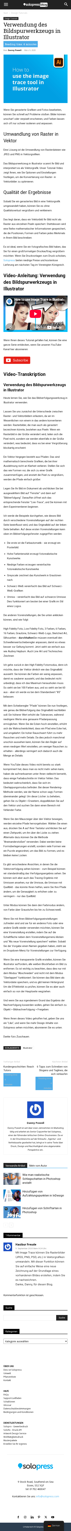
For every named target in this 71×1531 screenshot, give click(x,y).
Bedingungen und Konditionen (18, 1412)
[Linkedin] (32, 1513)
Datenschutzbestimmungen (17, 1408)
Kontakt (7, 1380)
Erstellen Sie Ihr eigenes (15, 1443)
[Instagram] (25, 1513)
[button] (5, 4)
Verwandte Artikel (15, 1165)
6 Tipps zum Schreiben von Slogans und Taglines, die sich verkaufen (52, 1070)
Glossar (7, 1405)
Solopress (9, 260)
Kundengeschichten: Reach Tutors (18, 1068)
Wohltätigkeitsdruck (13, 1436)
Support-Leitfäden (12, 1398)
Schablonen (9, 1401)
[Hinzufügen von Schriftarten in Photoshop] (12, 1212)
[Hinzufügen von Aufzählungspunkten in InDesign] (12, 1196)
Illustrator (27, 1048)
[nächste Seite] (11, 1225)
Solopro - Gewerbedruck (15, 1426)
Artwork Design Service (14, 1433)
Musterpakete (10, 1440)
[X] (46, 1513)
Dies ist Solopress (12, 1369)
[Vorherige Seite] (5, 1225)
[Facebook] (18, 1513)
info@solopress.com (47, 1496)
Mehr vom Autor (38, 1165)
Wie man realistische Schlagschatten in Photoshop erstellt (41, 1178)
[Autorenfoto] (35, 1118)
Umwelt (7, 1373)
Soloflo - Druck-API (12, 1429)
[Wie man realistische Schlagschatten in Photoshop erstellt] (12, 1179)
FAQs (6, 1394)
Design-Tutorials (19, 12)
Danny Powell (15, 50)
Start (5, 12)
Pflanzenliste (9, 1376)
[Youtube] (53, 1513)
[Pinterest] (39, 1513)
